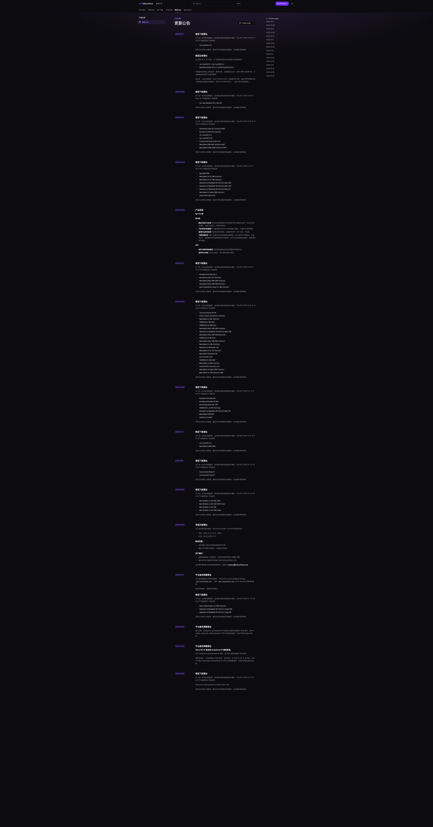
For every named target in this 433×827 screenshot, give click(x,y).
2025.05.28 (270, 76)
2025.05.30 (270, 68)
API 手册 (160, 10)
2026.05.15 (270, 29)
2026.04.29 (270, 32)
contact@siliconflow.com (237, 565)
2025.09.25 (270, 58)
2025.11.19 (269, 54)
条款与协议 (188, 10)
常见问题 (169, 10)
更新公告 (178, 10)
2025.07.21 (270, 65)
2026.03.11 (270, 40)
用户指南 (142, 10)
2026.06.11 (270, 22)
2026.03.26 (270, 36)
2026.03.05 (270, 43)
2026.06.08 (270, 25)
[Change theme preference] (292, 3)
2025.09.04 (270, 61)
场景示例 (151, 10)
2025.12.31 (269, 50)
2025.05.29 (270, 72)
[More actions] (254, 23)
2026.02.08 (270, 47)
